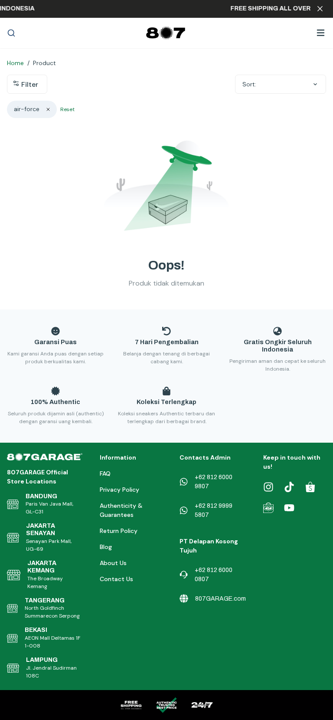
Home (15, 63)
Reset (67, 109)
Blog (106, 547)
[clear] (48, 109)
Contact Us (116, 579)
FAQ (105, 473)
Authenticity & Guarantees (121, 510)
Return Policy (118, 531)
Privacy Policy (119, 489)
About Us (113, 563)
